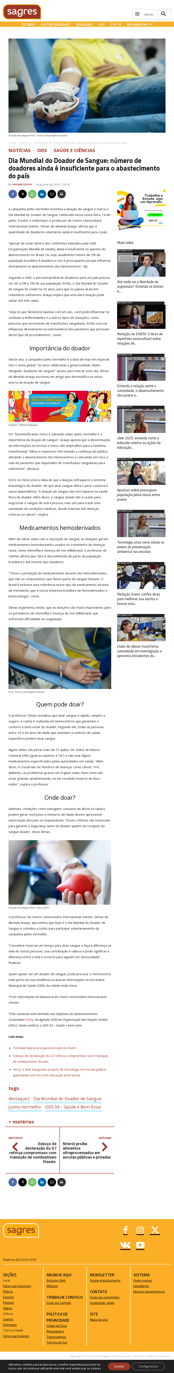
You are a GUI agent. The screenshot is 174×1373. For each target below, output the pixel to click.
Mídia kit (52, 1286)
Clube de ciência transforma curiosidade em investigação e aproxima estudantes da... (139, 651)
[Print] (61, 194)
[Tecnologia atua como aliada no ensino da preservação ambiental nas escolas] (141, 525)
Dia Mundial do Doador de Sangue (67, 1098)
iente (145, 1286)
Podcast (8, 1302)
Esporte (8, 1297)
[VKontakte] (125, 1245)
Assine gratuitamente (105, 1280)
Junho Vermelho (24, 1107)
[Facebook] (12, 194)
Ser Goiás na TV (124, 250)
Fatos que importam (17, 1286)
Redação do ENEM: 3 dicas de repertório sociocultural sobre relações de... (140, 338)
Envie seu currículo (58, 1302)
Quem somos (142, 1280)
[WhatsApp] (32, 194)
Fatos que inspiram (16, 1336)
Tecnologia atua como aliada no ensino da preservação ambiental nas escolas (140, 546)
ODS (42, 150)
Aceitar (119, 1366)
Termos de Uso (56, 1342)
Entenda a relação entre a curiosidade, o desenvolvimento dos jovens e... (140, 390)
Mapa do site (99, 1319)
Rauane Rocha (22, 184)
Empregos (10, 1324)
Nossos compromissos (149, 1291)
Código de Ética (56, 1325)
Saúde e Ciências (74, 150)
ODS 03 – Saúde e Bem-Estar (73, 1107)
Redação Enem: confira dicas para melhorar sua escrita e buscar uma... (138, 598)
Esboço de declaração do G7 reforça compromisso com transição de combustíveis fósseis (32, 1153)
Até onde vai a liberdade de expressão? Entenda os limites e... (140, 286)
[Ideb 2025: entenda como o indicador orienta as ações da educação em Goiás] (141, 421)
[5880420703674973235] (141, 229)
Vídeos (7, 1308)
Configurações (148, 1366)
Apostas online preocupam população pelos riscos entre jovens (138, 494)
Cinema (8, 1319)
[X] (22, 194)
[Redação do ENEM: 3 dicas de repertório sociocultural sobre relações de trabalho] (141, 317)
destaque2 (18, 1098)
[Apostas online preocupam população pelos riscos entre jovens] (141, 473)
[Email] (52, 194)
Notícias (25, 143)
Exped (137, 1286)
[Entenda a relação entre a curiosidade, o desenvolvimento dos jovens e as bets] (141, 369)
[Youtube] (140, 1245)
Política (8, 1291)
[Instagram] (140, 1230)
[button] (164, 14)
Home (12, 143)
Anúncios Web (56, 1280)
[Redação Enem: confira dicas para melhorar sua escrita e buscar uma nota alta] (141, 577)
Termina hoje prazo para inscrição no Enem (44, 1048)
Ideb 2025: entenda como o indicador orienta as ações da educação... (139, 442)
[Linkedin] (42, 194)
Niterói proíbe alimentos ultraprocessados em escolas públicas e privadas (87, 1150)
